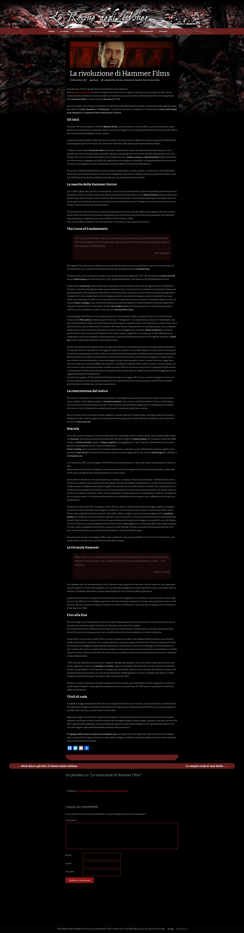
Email (69, 863)
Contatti (163, 31)
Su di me (64, 31)
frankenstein (129, 80)
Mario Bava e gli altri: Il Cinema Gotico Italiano (48, 766)
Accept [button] (171, 928)
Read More (181, 928)
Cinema (112, 31)
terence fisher (154, 80)
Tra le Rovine (146, 31)
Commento (71, 820)
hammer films (141, 80)
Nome (69, 855)
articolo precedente (81, 92)
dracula (119, 80)
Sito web (70, 871)
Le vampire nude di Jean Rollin (206, 766)
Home (51, 31)
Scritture (79, 31)
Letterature (128, 31)
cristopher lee (109, 80)
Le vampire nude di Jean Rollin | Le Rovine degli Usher (102, 790)
